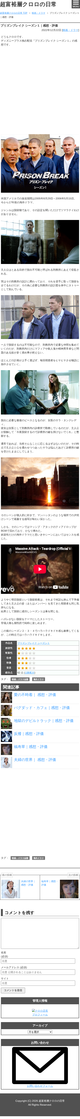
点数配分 (29, 672)
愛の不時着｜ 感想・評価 (35, 695)
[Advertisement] (40, 90)
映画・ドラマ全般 (20, 679)
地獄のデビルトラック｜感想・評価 (43, 721)
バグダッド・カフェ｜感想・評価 (42, 708)
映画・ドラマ (70, 30)
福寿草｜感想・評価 (30, 747)
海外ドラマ (38, 679)
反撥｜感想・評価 (29, 734)
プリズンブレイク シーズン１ (33, 643)
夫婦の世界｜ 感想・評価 (35, 760)
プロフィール (40, 1014)
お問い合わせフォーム (40, 1085)
